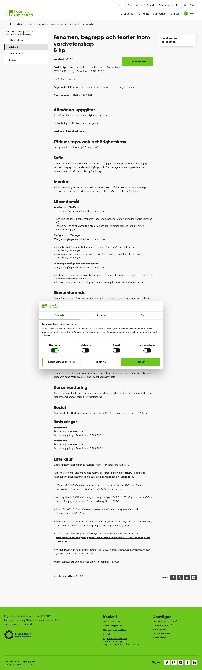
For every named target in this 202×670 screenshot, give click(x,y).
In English (192, 5)
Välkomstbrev (16, 40)
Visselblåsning (160, 637)
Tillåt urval (101, 362)
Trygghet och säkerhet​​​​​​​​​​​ (115, 638)
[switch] (85, 350)
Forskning (143, 13)
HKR (9, 24)
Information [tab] (101, 315)
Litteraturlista (16, 53)
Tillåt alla (140, 362)
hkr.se (120, 5)
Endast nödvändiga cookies (61, 362)
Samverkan (159, 13)
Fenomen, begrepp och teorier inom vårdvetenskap (59, 24)
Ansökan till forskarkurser (69, 131)
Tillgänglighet (27, 661)
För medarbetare (161, 633)
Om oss (175, 13)
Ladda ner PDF (138, 61)
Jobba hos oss (159, 629)
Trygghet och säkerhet (169, 5)
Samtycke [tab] (60, 315)
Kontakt (13, 60)
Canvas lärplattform (163, 621)
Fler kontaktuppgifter (114, 630)
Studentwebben (135, 5)
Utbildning (127, 13)
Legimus (125, 476)
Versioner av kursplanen (170, 40)
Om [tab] (142, 315)
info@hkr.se (116, 625)
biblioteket (124, 472)
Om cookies (11, 661)
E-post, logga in (160, 625)
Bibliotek (150, 5)
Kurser (30, 24)
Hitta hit (107, 634)
